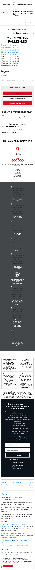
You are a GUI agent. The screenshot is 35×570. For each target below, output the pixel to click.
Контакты (31, 488)
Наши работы (22, 485)
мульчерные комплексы (20, 540)
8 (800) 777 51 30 (27, 14)
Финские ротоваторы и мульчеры (13, 533)
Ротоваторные (6, 540)
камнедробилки (20, 535)
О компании (17, 482)
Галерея (3, 488)
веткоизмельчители (7, 535)
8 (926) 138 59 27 (27, 12)
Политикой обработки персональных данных (18, 467)
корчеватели (12, 537)
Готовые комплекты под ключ (12, 543)
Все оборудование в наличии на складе (15, 546)
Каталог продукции (17, 21)
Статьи (31, 485)
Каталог (3, 482)
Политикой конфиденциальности (10, 562)
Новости (31, 482)
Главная (7, 21)
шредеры (4, 537)
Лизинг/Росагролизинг (8, 485)
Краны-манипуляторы (25, 33)
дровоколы (29, 535)
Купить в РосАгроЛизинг (17, 103)
